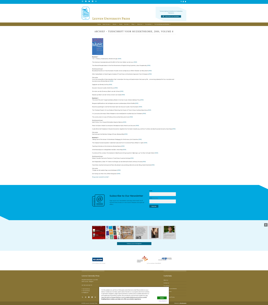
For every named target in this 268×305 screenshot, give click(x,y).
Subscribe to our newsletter (172, 16)
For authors (148, 24)
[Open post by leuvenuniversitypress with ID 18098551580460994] (127, 232)
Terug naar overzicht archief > (100, 177)
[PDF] (119, 58)
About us (139, 24)
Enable (162, 298)
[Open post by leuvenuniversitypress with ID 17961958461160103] (141, 232)
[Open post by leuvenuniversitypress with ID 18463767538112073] (98, 232)
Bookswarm (183, 303)
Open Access (106, 24)
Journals (126, 24)
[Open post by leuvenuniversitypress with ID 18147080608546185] (112, 232)
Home (99, 24)
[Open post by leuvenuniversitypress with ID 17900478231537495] (155, 232)
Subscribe (153, 206)
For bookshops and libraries (162, 24)
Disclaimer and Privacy (169, 297)
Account (183, 2)
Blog (133, 24)
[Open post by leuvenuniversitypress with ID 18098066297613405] (169, 232)
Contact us (166, 283)
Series (120, 24)
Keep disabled (163, 301)
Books (114, 24)
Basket (185, 2)
